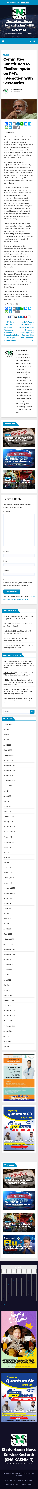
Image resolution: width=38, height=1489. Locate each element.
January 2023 (8, 944)
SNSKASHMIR (17, 89)
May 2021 (7, 1046)
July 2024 (7, 852)
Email (5, 561)
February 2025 (9, 816)
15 (28, 1285)
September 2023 (9, 903)
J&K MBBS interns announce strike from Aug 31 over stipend (17, 461)
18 (8, 1289)
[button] (30, 41)
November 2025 (9, 770)
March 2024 (8, 873)
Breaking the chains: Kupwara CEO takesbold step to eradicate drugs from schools (18, 682)
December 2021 (9, 1010)
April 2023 (7, 929)
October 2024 (8, 837)
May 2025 (7, 801)
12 (13, 1285)
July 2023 (7, 913)
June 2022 (7, 980)
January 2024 (8, 883)
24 (3, 1294)
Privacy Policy (29, 1480)
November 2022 (9, 954)
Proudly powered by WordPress (13, 1473)
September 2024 (9, 842)
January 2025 (8, 821)
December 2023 (9, 888)
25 (8, 1294)
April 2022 (7, 990)
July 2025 (7, 791)
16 (33, 1285)
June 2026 (7, 735)
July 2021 (7, 1036)
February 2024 (9, 878)
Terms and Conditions (12, 1484)
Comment (7, 511)
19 (13, 1289)
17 (3, 1289)
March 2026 (8, 750)
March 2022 (8, 995)
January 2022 (8, 1005)
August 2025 (8, 786)
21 (23, 1289)
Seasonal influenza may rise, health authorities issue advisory (18, 1248)
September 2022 (9, 965)
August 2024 (8, 847)
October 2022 (8, 959)
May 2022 (7, 985)
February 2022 (9, 1000)
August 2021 (8, 1031)
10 (3, 1285)
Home (6, 1480)
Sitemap (30, 1484)
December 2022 (9, 949)
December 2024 (9, 827)
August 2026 (8, 724)
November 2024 (9, 832)
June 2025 (7, 796)
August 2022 (8, 970)
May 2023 (7, 924)
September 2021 (9, 1026)
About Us (12, 1480)
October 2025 (8, 776)
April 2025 (7, 806)
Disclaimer (23, 1484)
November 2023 (9, 893)
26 (13, 1294)
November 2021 (9, 1016)
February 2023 (9, 939)
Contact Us (20, 1480)
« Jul (3, 1304)
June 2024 (7, 857)
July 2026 (7, 730)
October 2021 (8, 1021)
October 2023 (8, 898)
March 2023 (8, 934)
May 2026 (7, 740)
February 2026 (9, 755)
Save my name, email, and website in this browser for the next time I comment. (17, 584)
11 (8, 1285)
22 (28, 1289)
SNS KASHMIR (9, 673)
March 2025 (8, 811)
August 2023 (8, 908)
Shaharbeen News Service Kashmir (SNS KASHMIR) (19, 25)
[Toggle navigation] (34, 41)
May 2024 (7, 862)
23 (33, 1289)
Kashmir (6, 54)
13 (18, 1285)
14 (23, 1285)
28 (23, 1294)
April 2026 (7, 745)
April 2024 (7, 867)
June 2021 (7, 1041)
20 (18, 1289)
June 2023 (7, 919)
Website (6, 570)
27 (18, 1294)
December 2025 (9, 765)
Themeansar (18, 1475)
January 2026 (8, 760)
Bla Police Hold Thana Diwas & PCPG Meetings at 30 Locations (18, 482)
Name (6, 551)
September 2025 (9, 781)
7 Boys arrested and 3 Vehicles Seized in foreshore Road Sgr (19, 701)
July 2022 (7, 975)
